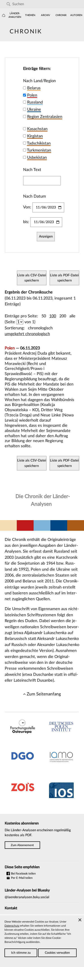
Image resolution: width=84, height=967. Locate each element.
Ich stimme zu (21, 952)
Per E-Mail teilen (21, 878)
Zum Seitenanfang (44, 694)
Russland (35, 102)
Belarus (34, 88)
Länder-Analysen (15, 15)
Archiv (45, 15)
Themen (30, 15)
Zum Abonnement (22, 845)
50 (43, 316)
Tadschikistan (39, 143)
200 (62, 316)
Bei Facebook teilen (23, 873)
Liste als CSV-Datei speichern (31, 278)
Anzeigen (46, 236)
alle (72, 316)
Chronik (61, 15)
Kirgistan (35, 136)
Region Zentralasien (44, 117)
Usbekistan (37, 157)
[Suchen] (8, 4)
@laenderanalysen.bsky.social (27, 897)
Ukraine (34, 109)
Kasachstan (37, 129)
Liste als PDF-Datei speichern (64, 278)
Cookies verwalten (57, 952)
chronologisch (40, 328)
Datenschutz (11, 925)
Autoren (76, 15)
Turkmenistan (39, 150)
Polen (32, 95)
